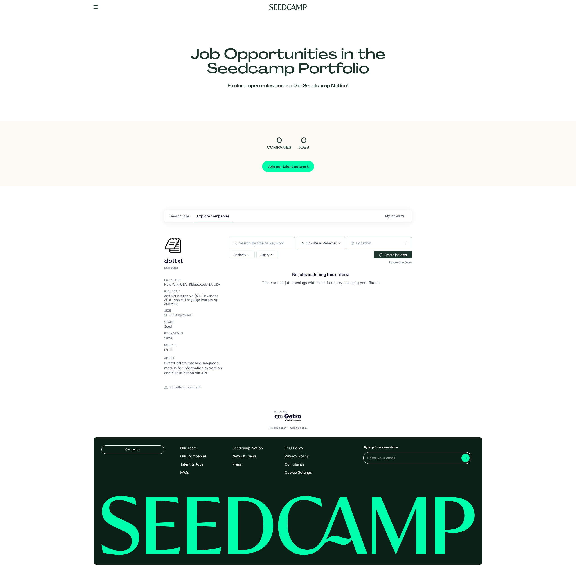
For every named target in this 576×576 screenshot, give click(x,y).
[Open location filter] (406, 243)
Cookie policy (299, 427)
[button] (242, 254)
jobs (180, 216)
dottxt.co (171, 267)
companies (213, 216)
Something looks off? (185, 387)
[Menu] (96, 7)
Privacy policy (278, 427)
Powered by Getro (400, 262)
